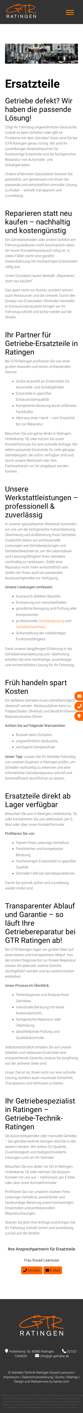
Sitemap (72, 1377)
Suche (59, 1377)
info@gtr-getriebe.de (54, 1356)
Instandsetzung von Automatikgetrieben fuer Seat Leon (29, 1407)
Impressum (11, 1377)
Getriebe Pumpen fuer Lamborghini (17, 1401)
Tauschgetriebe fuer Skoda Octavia (65, 1398)
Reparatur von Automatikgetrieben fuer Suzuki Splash (25, 1404)
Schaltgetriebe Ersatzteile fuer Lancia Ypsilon (29, 1398)
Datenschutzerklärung (37, 1377)
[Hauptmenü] (70, 13)
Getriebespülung (52, 621)
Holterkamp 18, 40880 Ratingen (31, 1351)
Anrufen (33, 1270)
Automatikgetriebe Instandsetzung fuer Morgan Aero (57, 1401)
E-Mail (54, 1270)
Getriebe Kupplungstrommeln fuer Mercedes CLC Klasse (25, 1395)
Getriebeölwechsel (30, 627)
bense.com (61, 1381)
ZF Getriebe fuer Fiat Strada (66, 1407)
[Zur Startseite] (21, 17)
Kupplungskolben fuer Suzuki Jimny (65, 1404)
